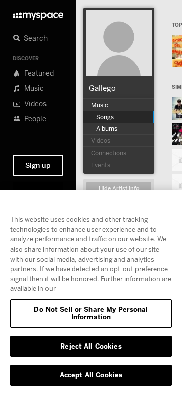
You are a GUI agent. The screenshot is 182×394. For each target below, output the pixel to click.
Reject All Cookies (90, 346)
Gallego (102, 88)
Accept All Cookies (91, 374)
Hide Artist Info (119, 188)
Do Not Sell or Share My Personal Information (91, 313)
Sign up (38, 165)
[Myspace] (38, 13)
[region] (91, 292)
